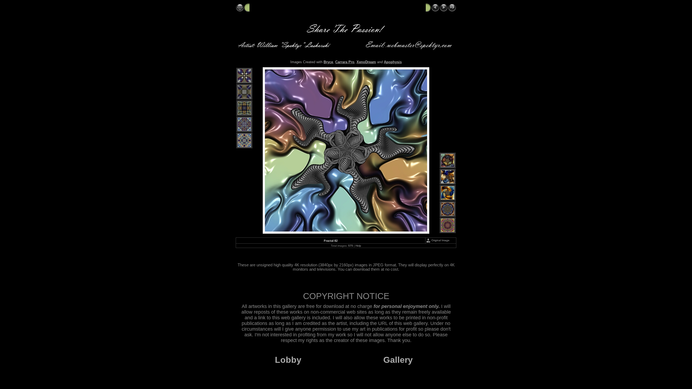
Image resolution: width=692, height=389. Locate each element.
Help (358, 245)
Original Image (440, 240)
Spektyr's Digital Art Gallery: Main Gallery (287, 7)
